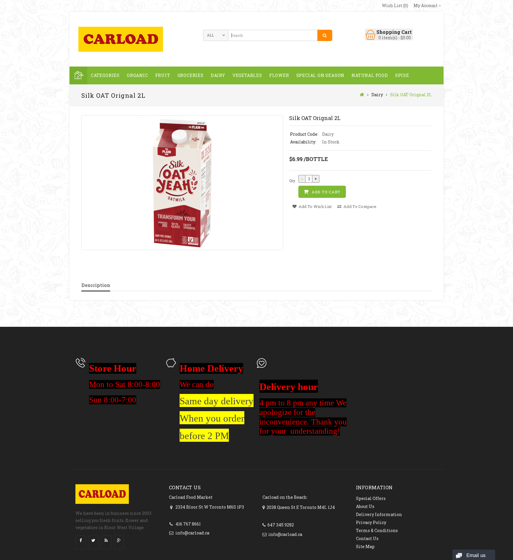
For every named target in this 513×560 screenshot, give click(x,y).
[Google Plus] (119, 541)
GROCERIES (191, 75)
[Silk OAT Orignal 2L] (182, 182)
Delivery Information (379, 514)
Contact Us (367, 538)
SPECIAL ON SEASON (320, 75)
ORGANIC (137, 75)
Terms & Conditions (377, 530)
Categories (105, 75)
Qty (292, 180)
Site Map (365, 546)
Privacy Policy (371, 522)
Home (78, 75)
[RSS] (106, 541)
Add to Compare (360, 206)
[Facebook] (81, 541)
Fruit (162, 75)
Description (95, 285)
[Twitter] (93, 541)
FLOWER (279, 75)
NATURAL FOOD (370, 75)
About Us (365, 506)
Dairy (218, 75)
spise (402, 75)
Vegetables (247, 75)
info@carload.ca (192, 533)
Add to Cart (326, 192)
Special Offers (371, 498)
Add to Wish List (314, 206)
